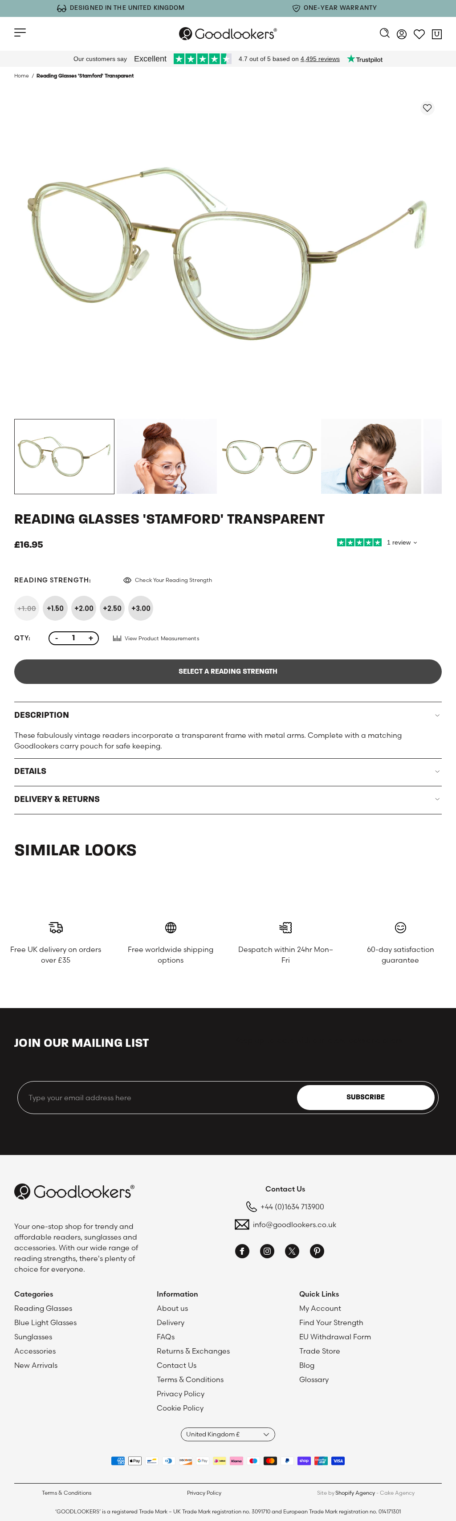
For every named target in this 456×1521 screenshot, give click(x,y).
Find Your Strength (331, 1322)
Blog (306, 1365)
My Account (320, 1308)
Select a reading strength (228, 671)
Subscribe (365, 1097)
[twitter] (292, 1252)
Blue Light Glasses (45, 1322)
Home (21, 76)
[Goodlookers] (228, 33)
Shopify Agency (355, 1492)
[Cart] (437, 35)
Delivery (170, 1322)
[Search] (385, 34)
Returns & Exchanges (193, 1350)
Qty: (22, 638)
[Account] (402, 35)
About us (172, 1308)
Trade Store (319, 1350)
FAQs (166, 1336)
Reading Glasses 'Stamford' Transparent (85, 76)
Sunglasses (33, 1336)
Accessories (35, 1350)
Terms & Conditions (190, 1379)
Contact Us (176, 1365)
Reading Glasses (43, 1308)
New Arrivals (35, 1365)
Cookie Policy (180, 1407)
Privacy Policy (180, 1393)
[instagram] (267, 1252)
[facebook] (242, 1252)
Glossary (314, 1379)
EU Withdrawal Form (335, 1336)
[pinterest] (317, 1252)
